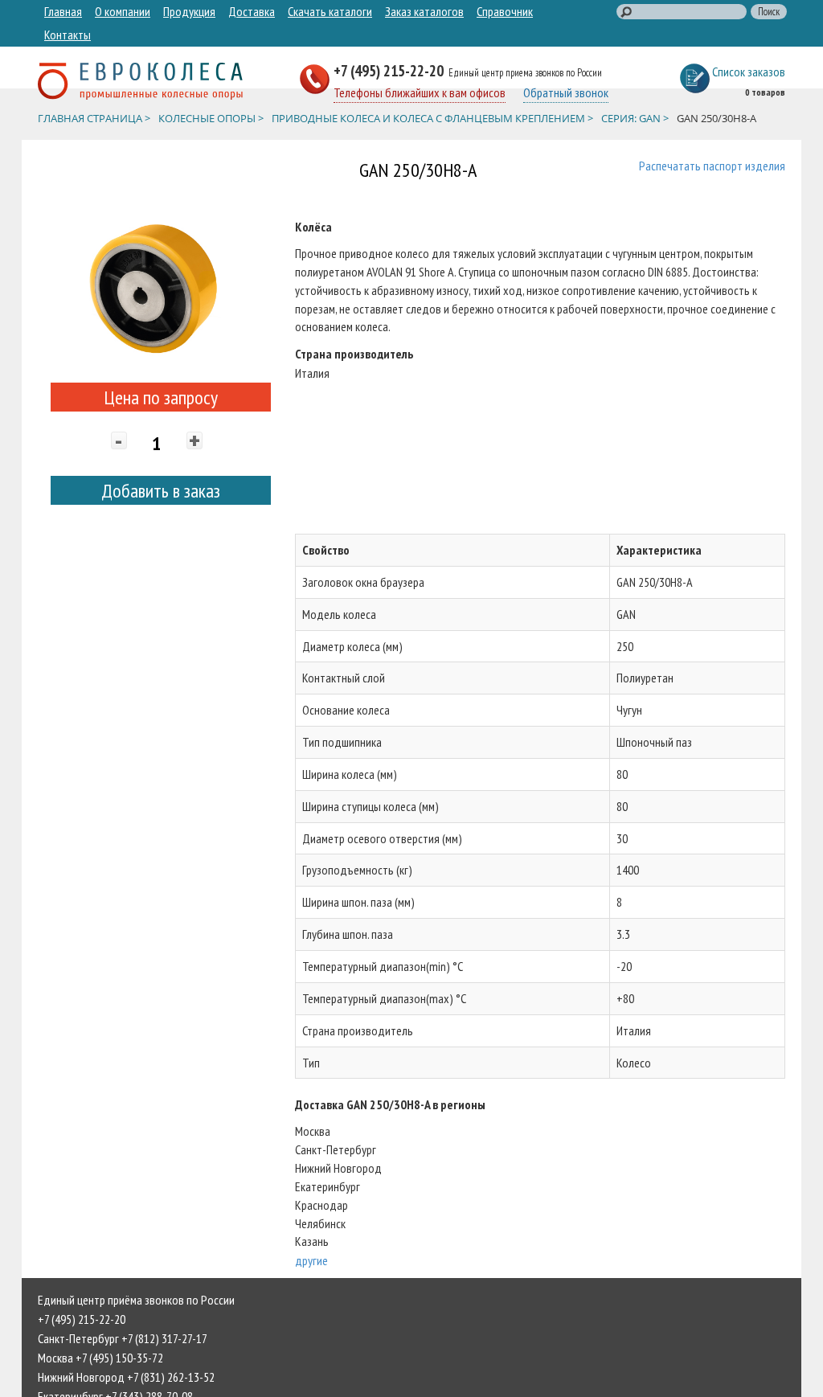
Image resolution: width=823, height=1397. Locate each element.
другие (311, 1260)
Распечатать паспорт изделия (712, 166)
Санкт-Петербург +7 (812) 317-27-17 (122, 1338)
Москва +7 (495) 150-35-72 (100, 1358)
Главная (63, 11)
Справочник (505, 11)
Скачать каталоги (330, 11)
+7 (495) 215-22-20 (390, 70)
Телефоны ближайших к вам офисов (420, 92)
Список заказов (748, 71)
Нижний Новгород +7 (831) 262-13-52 (126, 1377)
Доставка (251, 11)
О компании (122, 11)
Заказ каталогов (424, 11)
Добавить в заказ (160, 490)
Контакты (67, 35)
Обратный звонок (565, 92)
